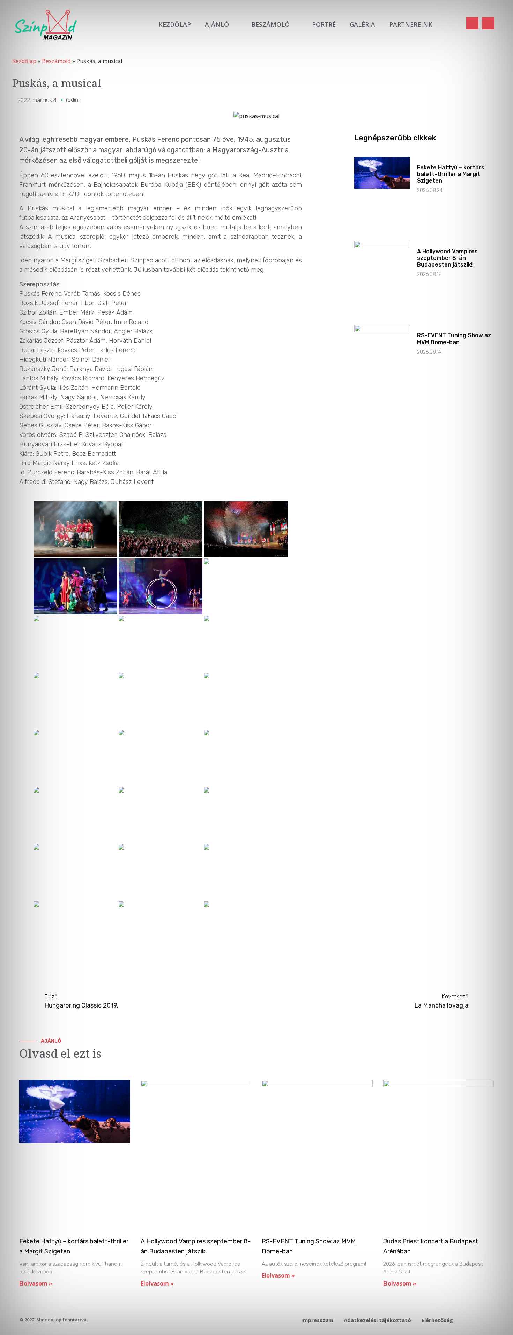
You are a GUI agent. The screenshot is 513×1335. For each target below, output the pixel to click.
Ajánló (217, 24)
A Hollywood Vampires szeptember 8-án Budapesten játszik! (447, 258)
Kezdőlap (174, 24)
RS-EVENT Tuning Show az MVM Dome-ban (454, 338)
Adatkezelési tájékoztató (377, 1320)
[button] (453, 24)
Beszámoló (270, 24)
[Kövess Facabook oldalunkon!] (472, 23)
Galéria (362, 24)
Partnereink (410, 24)
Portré (324, 24)
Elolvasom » (35, 1283)
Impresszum (317, 1320)
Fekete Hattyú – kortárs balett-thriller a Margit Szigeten (450, 174)
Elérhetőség (437, 1320)
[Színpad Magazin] (45, 24)
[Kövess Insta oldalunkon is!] (488, 23)
